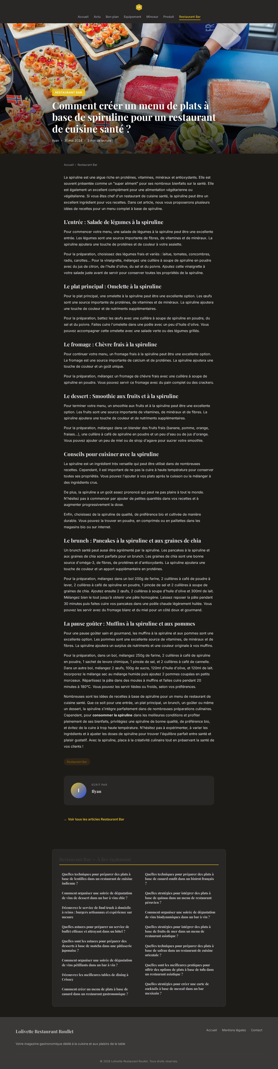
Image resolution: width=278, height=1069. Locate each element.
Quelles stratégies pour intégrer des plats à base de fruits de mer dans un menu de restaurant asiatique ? (178, 931)
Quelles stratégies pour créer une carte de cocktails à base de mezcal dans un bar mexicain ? (177, 988)
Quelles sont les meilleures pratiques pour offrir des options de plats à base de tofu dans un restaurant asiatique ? (179, 969)
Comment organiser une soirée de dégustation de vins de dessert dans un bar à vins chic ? (97, 895)
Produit (168, 16)
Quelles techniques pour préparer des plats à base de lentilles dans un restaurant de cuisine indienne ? (97, 879)
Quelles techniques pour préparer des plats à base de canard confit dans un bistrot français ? (179, 879)
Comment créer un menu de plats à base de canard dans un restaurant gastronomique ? (95, 991)
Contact (256, 1030)
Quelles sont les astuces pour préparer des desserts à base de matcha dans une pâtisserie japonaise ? (97, 946)
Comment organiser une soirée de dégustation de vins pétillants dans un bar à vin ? (97, 962)
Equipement (132, 16)
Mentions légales (234, 1030)
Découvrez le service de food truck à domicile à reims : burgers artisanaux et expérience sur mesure (97, 912)
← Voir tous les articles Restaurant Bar (94, 819)
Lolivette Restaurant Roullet (44, 1031)
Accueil (83, 16)
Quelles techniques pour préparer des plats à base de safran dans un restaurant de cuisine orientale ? (179, 950)
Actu (97, 16)
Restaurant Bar (189, 16)
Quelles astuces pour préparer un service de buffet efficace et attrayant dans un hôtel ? (95, 929)
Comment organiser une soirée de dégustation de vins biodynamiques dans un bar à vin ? (180, 914)
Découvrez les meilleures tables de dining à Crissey (95, 977)
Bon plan (112, 16)
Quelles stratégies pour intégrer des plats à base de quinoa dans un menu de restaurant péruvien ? (178, 898)
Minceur (152, 16)
